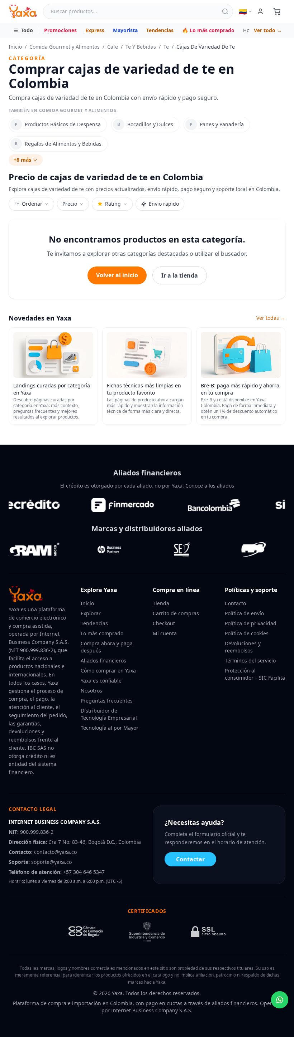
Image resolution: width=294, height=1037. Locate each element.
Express (94, 30)
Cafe (112, 46)
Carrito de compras (176, 613)
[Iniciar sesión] (260, 11)
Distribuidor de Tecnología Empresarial (109, 714)
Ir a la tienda (179, 275)
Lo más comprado (102, 633)
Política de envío (244, 613)
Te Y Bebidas (140, 46)
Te (166, 46)
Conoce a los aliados (209, 485)
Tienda (161, 603)
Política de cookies (247, 633)
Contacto (235, 603)
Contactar (190, 859)
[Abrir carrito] (276, 11)
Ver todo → (268, 30)
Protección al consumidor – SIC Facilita (255, 674)
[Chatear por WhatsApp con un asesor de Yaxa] (279, 999)
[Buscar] (225, 11)
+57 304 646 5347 (84, 872)
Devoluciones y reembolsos (243, 647)
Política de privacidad (250, 623)
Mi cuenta (165, 633)
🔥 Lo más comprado (208, 30)
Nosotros (91, 690)
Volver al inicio (117, 275)
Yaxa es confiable (101, 680)
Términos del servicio (250, 660)
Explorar (91, 613)
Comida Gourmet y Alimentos (64, 46)
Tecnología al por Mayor (109, 727)
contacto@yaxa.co (55, 851)
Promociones (60, 30)
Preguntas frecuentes (107, 700)
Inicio (15, 46)
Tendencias (160, 30)
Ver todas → (270, 317)
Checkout (164, 623)
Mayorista (125, 30)
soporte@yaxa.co (51, 862)
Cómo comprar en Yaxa (108, 670)
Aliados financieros (103, 660)
